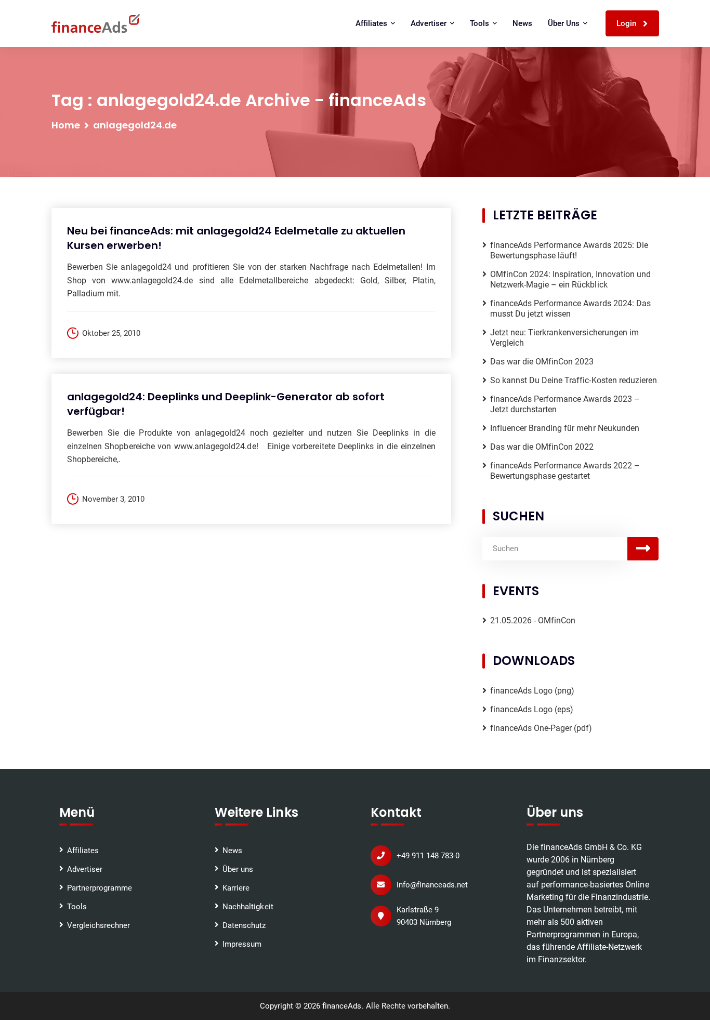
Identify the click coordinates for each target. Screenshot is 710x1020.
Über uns (237, 869)
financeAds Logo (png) (532, 691)
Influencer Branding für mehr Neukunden (564, 428)
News (522, 23)
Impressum (241, 944)
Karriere (235, 888)
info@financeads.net (432, 885)
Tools (77, 906)
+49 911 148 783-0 (428, 855)
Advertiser (84, 869)
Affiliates (83, 850)
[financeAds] (95, 23)
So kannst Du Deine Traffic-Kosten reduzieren (573, 380)
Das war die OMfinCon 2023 (542, 362)
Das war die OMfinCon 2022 (542, 447)
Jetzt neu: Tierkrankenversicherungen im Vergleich (564, 338)
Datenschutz (244, 925)
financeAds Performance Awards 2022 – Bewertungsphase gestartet (565, 471)
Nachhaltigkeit (247, 906)
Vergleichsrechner (98, 925)
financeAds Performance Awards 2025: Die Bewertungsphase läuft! (569, 250)
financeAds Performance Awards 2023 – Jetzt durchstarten (565, 404)
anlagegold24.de (135, 125)
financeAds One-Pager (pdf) (541, 728)
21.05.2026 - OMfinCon (533, 620)
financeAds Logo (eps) (532, 709)
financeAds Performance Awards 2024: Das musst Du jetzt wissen (570, 308)
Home (65, 125)
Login (627, 23)
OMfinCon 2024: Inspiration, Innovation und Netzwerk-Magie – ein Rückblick (570, 279)
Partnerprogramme (99, 888)
